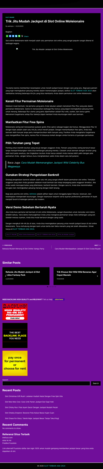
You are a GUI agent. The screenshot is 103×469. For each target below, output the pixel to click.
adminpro (11, 26)
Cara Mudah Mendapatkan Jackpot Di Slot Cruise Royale (78, 247)
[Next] (97, 276)
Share (26, 36)
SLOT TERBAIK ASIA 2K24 (46, 234)
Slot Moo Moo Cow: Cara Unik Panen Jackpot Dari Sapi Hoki (29, 402)
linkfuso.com (7, 438)
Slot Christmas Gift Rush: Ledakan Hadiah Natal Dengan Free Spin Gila (34, 396)
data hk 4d (6, 440)
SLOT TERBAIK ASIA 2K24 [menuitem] (81, 91)
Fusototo (17, 448)
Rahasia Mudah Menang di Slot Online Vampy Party (23, 247)
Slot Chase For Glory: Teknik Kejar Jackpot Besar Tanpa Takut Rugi (32, 418)
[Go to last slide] (5, 276)
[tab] (47, 286)
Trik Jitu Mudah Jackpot (66, 234)
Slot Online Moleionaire (27, 234)
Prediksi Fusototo (9, 443)
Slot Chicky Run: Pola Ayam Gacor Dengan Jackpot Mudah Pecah (31, 407)
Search (5, 380)
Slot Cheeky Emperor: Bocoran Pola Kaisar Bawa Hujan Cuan (29, 413)
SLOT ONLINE (10, 17)
